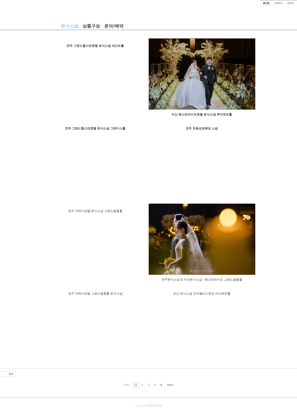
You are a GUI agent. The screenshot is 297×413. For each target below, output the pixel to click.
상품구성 (91, 26)
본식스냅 (69, 26)
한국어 (290, 3)
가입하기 (278, 3)
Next (170, 384)
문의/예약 (113, 26)
